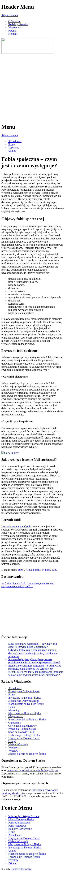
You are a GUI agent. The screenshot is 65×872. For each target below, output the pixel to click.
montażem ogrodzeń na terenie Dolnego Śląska (32, 770)
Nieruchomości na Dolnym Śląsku (27, 719)
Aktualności (14, 141)
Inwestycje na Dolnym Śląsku (24, 697)
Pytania (12, 30)
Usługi (12, 150)
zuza (20, 569)
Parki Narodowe (17, 825)
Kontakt (12, 33)
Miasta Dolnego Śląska (21, 819)
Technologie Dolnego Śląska (24, 735)
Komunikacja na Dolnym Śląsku (26, 703)
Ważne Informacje (18, 744)
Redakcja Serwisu (18, 24)
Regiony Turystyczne (20, 828)
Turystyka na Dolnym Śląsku (24, 738)
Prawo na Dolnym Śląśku (22, 728)
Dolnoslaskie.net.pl (20, 868)
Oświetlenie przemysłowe (22, 725)
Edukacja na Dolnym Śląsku (24, 691)
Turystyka (13, 147)
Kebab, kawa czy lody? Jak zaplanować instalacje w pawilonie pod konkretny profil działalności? (35, 673)
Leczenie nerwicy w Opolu (16, 526)
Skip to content (9, 15)
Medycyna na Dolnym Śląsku (24, 713)
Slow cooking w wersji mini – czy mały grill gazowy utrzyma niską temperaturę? (32, 645)
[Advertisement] (32, 86)
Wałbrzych (14, 747)
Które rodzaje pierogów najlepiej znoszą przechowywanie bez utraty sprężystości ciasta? (34, 661)
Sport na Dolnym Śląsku (21, 731)
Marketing (14, 710)
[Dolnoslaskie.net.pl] (27, 52)
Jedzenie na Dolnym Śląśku (23, 700)
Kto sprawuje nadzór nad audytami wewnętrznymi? (27, 585)
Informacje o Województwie (23, 816)
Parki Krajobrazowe (19, 822)
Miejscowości (15, 716)
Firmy (11, 144)
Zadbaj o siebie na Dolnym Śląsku (27, 753)
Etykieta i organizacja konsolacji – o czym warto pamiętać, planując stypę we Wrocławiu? (34, 667)
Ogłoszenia (14, 722)
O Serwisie (14, 21)
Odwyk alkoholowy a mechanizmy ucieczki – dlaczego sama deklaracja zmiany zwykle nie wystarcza (33, 653)
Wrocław (13, 750)
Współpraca (14, 27)
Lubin (11, 707)
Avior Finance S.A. (13, 583)
